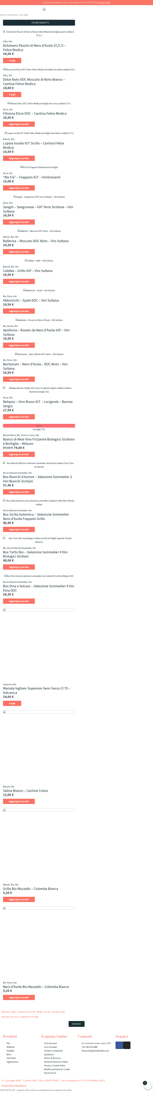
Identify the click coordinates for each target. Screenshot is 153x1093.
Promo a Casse (28, 435)
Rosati (10, 326)
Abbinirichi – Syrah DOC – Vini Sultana (31, 300)
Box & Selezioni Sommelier (15, 472)
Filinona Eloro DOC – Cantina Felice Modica (35, 113)
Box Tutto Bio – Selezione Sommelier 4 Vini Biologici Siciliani (35, 554)
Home (2, 14)
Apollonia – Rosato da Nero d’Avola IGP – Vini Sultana (36, 332)
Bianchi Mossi (9, 435)
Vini (21, 14)
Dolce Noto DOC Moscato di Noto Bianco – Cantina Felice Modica (34, 81)
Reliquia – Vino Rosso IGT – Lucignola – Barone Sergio (38, 403)
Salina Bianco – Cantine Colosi (25, 790)
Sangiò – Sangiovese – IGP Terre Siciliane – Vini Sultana (38, 209)
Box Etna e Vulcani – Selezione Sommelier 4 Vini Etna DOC (38, 588)
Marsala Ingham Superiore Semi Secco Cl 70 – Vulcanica (36, 690)
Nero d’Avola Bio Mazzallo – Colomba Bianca (36, 986)
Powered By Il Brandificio (13, 1085)
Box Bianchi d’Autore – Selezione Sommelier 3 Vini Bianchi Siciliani (37, 478)
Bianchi (6, 139)
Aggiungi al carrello (19, 124)
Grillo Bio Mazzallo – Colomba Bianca (30, 888)
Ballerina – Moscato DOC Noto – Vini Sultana (36, 241)
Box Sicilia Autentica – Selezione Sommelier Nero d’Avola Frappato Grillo (36, 516)
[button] (39, 23)
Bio (12, 236)
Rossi (5, 109)
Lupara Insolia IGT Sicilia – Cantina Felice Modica (33, 145)
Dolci (5, 41)
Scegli (12, 60)
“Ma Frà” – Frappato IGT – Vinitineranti (32, 177)
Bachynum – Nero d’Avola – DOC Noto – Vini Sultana (35, 366)
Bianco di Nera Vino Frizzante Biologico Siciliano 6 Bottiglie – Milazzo (39, 441)
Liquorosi (7, 684)
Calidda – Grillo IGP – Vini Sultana (27, 270)
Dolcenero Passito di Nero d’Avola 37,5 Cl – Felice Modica (34, 47)
